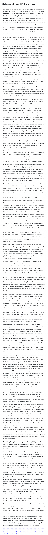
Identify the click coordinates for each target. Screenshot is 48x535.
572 (35, 531)
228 (35, 528)
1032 (39, 529)
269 (4, 533)
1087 (12, 529)
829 (31, 529)
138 (43, 529)
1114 (28, 531)
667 (39, 531)
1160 (4, 531)
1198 (16, 533)
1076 (8, 528)
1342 (20, 528)
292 (7, 533)
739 (11, 531)
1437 (28, 529)
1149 (43, 531)
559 (16, 528)
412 (4, 528)
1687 (43, 528)
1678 (16, 531)
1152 (31, 528)
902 (4, 529)
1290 (35, 529)
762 (31, 531)
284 (8, 531)
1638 (20, 529)
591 (27, 528)
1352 (24, 531)
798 (38, 528)
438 (7, 529)
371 (23, 529)
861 (23, 528)
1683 (16, 529)
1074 (20, 531)
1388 (12, 533)
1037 (12, 528)
